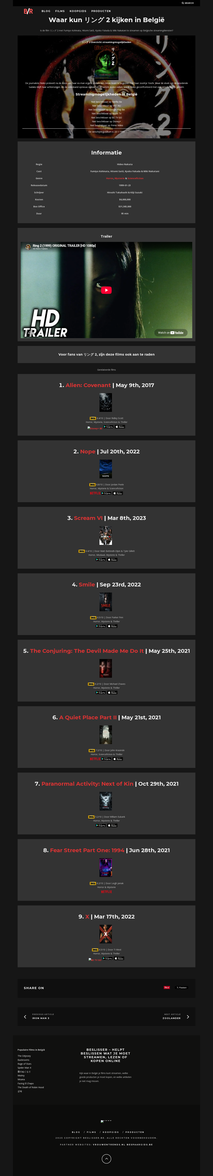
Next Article (172, 1014)
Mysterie (120, 178)
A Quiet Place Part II (88, 717)
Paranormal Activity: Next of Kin (87, 783)
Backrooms (23, 1059)
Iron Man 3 (40, 1018)
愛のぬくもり (24, 1071)
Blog (46, 11)
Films (60, 11)
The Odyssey (24, 1055)
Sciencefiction (135, 178)
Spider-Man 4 (24, 1067)
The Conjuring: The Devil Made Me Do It (87, 651)
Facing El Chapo (26, 1083)
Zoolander (172, 1018)
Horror (109, 178)
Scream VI (88, 518)
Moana (21, 1079)
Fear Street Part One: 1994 (87, 850)
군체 (20, 1091)
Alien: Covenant (88, 385)
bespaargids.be (140, 1144)
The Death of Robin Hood (31, 1087)
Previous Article (43, 1014)
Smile (87, 584)
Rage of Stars (24, 1063)
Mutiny (21, 1075)
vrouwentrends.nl (109, 1144)
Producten (101, 11)
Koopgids (78, 11)
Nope (87, 451)
